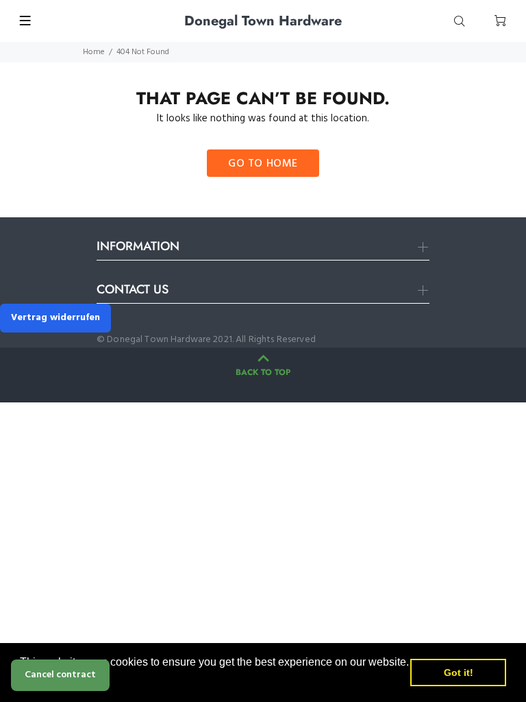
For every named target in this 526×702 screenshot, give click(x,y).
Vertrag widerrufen (55, 318)
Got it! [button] (458, 672)
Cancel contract (60, 675)
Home (94, 52)
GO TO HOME (263, 164)
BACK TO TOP (263, 372)
